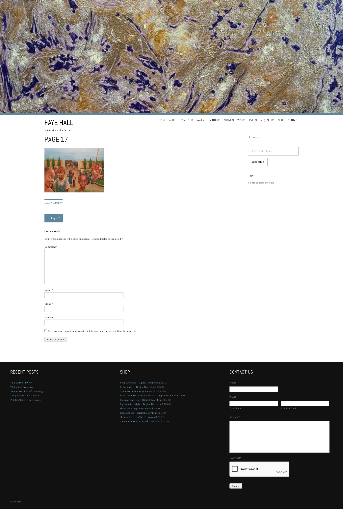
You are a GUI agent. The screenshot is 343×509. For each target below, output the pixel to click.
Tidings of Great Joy (21, 386)
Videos (241, 120)
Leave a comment (53, 203)
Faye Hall (58, 122)
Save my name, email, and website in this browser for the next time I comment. (92, 330)
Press (253, 120)
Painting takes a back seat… (25, 399)
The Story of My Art (21, 382)
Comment (50, 246)
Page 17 (54, 218)
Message (236, 416)
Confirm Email (289, 408)
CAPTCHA (235, 457)
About (173, 120)
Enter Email (236, 408)
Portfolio (186, 120)
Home (162, 120)
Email (48, 303)
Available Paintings (209, 120)
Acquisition (267, 120)
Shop (281, 120)
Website (49, 317)
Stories (229, 120)
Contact (293, 120)
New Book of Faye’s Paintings (27, 391)
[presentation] (259, 469)
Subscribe (257, 161)
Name (48, 290)
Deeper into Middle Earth (24, 395)
